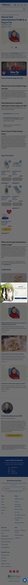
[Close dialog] (26, 283)
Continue (21, 298)
